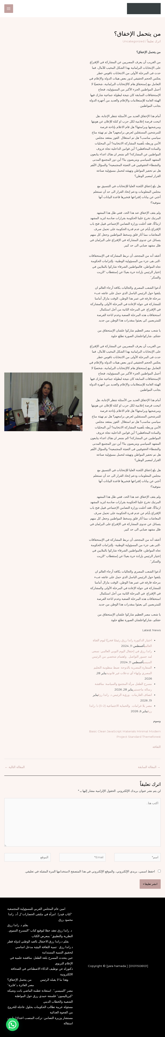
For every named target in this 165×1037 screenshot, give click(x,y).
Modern (155, 731)
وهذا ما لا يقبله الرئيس (54, 979)
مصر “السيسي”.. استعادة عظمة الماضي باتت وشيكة (40, 990)
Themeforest (151, 736)
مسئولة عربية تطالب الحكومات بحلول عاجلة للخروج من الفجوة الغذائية (40, 1009)
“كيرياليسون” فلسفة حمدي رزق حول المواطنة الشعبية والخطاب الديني (44, 998)
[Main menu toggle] (8, 8)
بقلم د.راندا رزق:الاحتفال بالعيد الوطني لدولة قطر (38, 941)
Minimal (142, 731)
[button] (12, 1024)
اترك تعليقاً (154, 41)
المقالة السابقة (149, 767)
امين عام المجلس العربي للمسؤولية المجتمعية (36, 908)
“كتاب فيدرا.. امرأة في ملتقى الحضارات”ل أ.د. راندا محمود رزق (40, 916)
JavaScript (114, 731)
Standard (134, 736)
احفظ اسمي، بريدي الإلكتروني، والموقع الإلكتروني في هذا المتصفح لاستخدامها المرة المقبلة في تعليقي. (90, 871)
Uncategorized (133, 41)
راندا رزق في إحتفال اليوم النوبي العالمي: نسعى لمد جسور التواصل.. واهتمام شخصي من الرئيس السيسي (122, 656)
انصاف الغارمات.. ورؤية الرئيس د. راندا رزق (125, 694)
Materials (129, 731)
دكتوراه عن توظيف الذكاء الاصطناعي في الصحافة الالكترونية (42, 971)
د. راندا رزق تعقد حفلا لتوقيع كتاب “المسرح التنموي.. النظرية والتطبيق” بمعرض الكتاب (40, 933)
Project (121, 736)
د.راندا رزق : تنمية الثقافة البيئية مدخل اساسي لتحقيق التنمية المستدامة (44, 949)
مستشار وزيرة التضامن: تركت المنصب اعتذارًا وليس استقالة (40, 1020)
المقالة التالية (15, 767)
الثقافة (157, 746)
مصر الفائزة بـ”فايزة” (20, 985)
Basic (93, 731)
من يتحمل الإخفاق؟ (19, 979)
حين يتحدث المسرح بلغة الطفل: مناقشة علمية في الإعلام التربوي (41, 960)
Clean (102, 731)
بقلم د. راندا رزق (17, 925)
